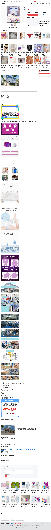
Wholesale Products (25, 525)
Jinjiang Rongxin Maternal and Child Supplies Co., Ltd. (35, 9)
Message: (3, 470)
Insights (40, 525)
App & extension (42, 3)
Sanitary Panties (34, 518)
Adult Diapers (13, 449)
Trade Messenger (11, 523)
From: (4, 466)
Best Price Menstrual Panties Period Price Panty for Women (4, 40)
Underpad (11, 449)
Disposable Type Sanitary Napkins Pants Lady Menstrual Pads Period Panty (21, 53)
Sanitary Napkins (7, 449)
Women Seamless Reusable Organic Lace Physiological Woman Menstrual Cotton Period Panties (29, 65)
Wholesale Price (29, 525)
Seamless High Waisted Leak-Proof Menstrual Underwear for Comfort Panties (29, 53)
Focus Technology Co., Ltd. (20, 527)
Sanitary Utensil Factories (15, 518)
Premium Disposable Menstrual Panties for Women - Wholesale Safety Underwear (45, 65)
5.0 (42, 71)
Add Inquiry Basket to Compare (13, 27)
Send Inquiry (33, 14)
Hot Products (11, 525)
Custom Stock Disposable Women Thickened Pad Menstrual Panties (37, 53)
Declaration (33, 527)
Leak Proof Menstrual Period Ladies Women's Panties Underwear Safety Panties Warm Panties (21, 65)
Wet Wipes (33, 449)
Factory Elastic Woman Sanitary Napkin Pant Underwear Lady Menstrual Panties (45, 53)
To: (4, 468)
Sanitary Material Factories (23, 518)
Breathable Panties (40, 518)
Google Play (6, 523)
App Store (2, 523)
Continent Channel (33, 525)
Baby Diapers (23, 449)
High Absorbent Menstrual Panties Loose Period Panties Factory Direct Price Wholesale (13, 53)
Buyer (34, 3)
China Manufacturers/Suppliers (20, 525)
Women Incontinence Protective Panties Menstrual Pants (29, 40)
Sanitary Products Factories (4, 518)
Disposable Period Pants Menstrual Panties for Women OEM (13, 40)
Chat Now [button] (45, 14)
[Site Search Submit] (35, 1)
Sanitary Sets (10, 518)
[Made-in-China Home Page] (4, 1)
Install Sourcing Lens (18, 523)
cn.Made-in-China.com (32, 526)
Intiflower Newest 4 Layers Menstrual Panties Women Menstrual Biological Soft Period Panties (37, 40)
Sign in (49, 1)
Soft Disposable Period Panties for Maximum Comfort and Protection (13, 65)
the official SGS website (17, 424)
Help (37, 3)
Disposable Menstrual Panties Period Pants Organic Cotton (45, 40)
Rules (49, 3)
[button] (32, 1)
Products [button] (12, 1)
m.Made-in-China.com (27, 526)
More (1, 521)
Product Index (37, 525)
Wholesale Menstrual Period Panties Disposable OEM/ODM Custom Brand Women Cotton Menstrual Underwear (4, 65)
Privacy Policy (36, 527)
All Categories (3, 3)
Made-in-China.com (22, 526)
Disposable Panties (29, 518)
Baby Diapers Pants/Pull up (28, 449)
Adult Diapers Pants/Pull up (18, 449)
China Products (14, 525)
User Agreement (29, 527)
